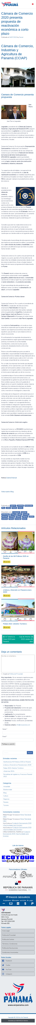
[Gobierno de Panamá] (18, 886)
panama (32, 516)
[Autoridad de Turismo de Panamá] (10, 875)
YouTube (8, 970)
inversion (11, 516)
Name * (5, 729)
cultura (19, 514)
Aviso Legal (6, 931)
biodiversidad (5, 514)
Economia (26, 514)
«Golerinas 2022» (8, 771)
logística (18, 516)
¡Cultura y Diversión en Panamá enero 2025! (17, 765)
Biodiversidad (28, 505)
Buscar (30, 753)
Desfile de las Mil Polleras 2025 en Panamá (17, 762)
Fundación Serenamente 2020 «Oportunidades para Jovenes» (17, 824)
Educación (4, 516)
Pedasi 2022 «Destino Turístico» (13, 768)
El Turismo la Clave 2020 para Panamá (9, 639)
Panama (14, 508)
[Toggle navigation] (33, 4)
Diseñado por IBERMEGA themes (18, 1021)
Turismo (20, 508)
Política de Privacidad (16, 674)
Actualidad (20, 505)
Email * (5, 736)
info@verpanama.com (23, 725)
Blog (3, 508)
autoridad (24, 512)
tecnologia (18, 519)
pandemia (4, 519)
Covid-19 (13, 514)
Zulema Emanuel (11, 478)
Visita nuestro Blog (7, 492)
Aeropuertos (16, 512)
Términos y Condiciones (9, 944)
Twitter (8, 965)
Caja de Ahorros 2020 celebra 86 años (26, 639)
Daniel (21, 37)
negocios (25, 516)
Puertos (11, 519)
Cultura (8, 508)
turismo (25, 519)
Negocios (13, 505)
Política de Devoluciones (10, 948)
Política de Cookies (8, 939)
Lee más (7, 562)
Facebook (9, 961)
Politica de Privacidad (8, 935)
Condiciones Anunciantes (10, 952)
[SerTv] (26, 875)
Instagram (9, 974)
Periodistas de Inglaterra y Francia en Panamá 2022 (17, 775)
